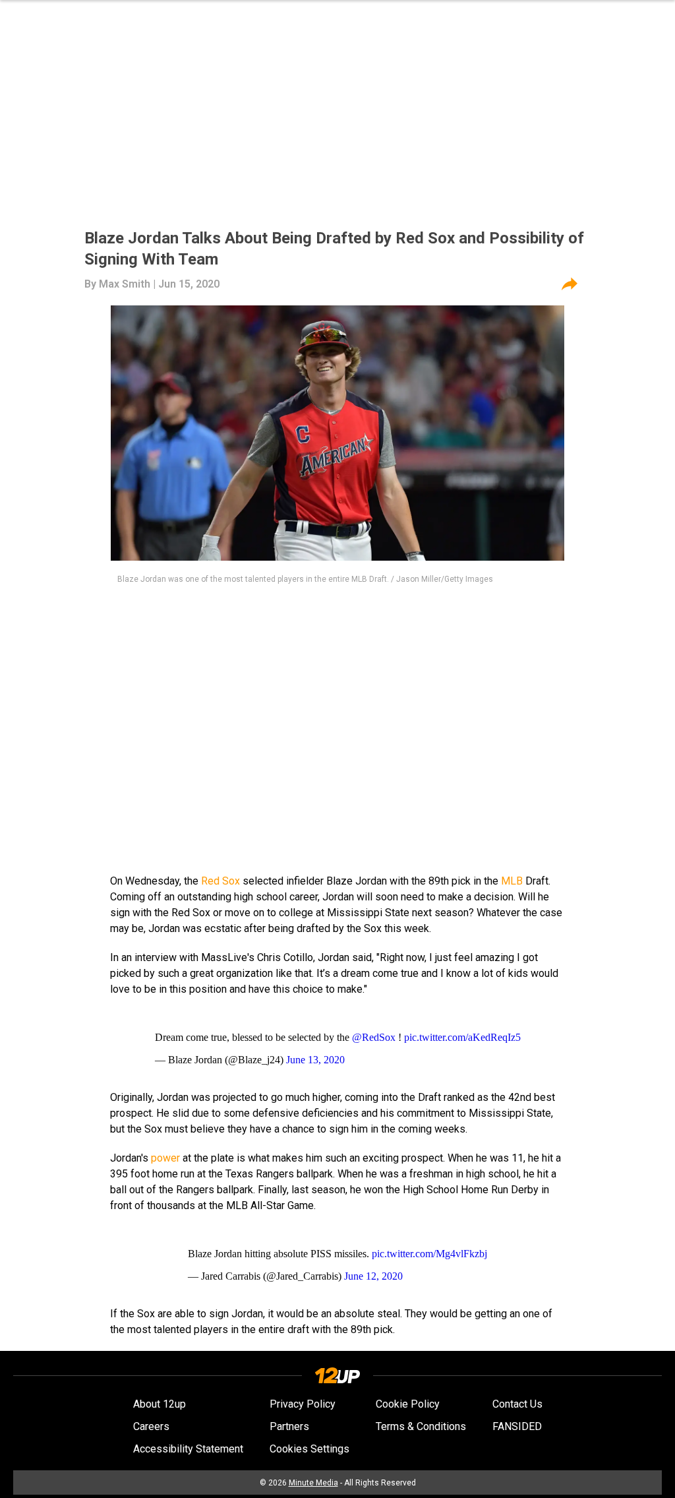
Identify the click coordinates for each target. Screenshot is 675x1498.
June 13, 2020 (315, 1059)
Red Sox (220, 881)
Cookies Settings (309, 1449)
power (165, 1158)
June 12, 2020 (373, 1276)
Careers (151, 1426)
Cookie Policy (408, 1404)
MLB (512, 881)
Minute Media (313, 1482)
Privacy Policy (303, 1404)
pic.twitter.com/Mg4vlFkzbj (429, 1253)
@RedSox (374, 1037)
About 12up (159, 1404)
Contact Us (517, 1404)
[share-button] (569, 284)
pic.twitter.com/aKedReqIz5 (462, 1037)
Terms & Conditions (421, 1426)
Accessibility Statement (188, 1449)
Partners (289, 1426)
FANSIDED (517, 1426)
